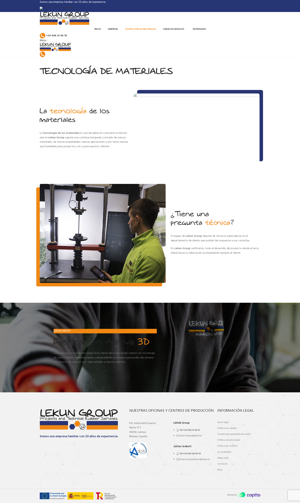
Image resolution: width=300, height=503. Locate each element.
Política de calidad (227, 428)
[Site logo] (64, 19)
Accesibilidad (224, 452)
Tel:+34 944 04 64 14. (190, 454)
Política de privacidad (228, 440)
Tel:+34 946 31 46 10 (189, 430)
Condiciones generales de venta (234, 434)
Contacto (222, 464)
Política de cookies (227, 446)
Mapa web (222, 458)
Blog (219, 470)
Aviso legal (223, 422)
